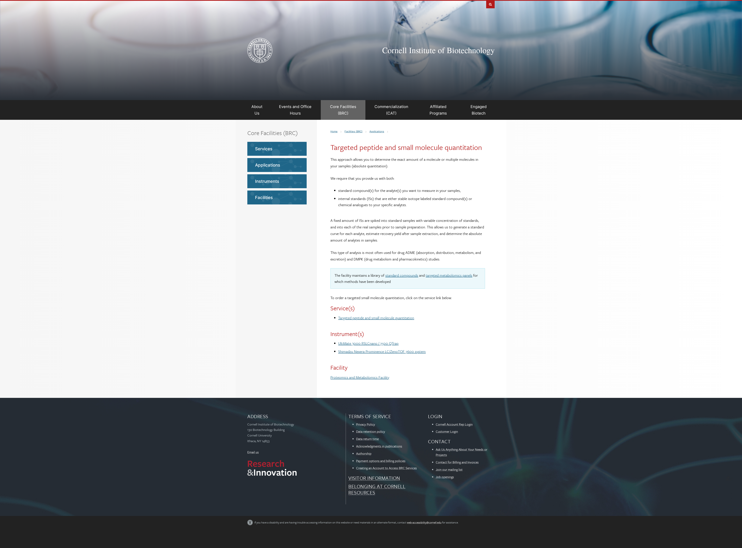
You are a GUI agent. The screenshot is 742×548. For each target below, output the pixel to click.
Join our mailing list (449, 469)
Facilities (264, 197)
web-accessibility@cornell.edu (424, 522)
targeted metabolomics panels (449, 275)
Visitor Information (374, 478)
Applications (267, 165)
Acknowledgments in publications (379, 446)
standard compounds (401, 275)
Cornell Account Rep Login (454, 424)
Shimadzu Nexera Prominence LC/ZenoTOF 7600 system (382, 351)
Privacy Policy (365, 424)
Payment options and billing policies (380, 460)
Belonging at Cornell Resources (376, 489)
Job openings (445, 476)
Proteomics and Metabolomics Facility (359, 377)
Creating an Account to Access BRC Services (386, 467)
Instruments (267, 181)
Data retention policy (370, 431)
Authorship (363, 453)
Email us (253, 452)
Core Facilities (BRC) (272, 133)
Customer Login (447, 431)
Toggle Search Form (490, 4)
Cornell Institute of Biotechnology (438, 50)
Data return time (367, 438)
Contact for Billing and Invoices (457, 462)
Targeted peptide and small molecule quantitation (376, 317)
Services (263, 148)
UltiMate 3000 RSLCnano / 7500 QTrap (368, 343)
